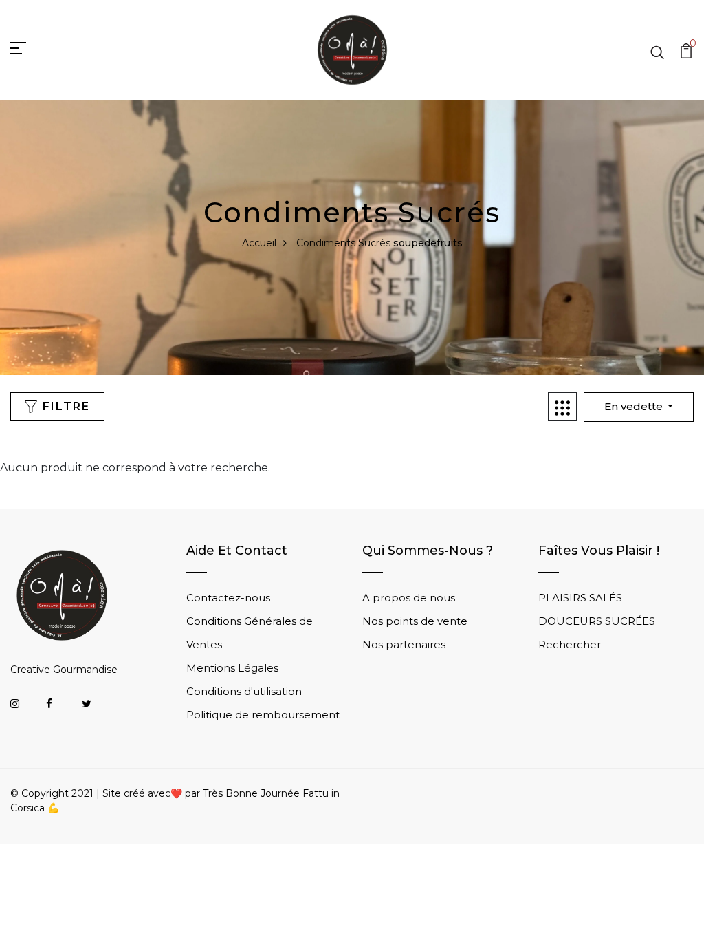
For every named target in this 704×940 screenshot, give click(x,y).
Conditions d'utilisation (244, 691)
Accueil (259, 243)
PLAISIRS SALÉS (580, 597)
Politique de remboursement (263, 714)
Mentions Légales (232, 667)
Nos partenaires (404, 644)
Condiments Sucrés (343, 243)
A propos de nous (408, 597)
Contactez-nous (228, 597)
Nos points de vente (415, 621)
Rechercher (569, 644)
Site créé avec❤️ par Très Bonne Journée (202, 793)
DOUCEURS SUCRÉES (596, 621)
